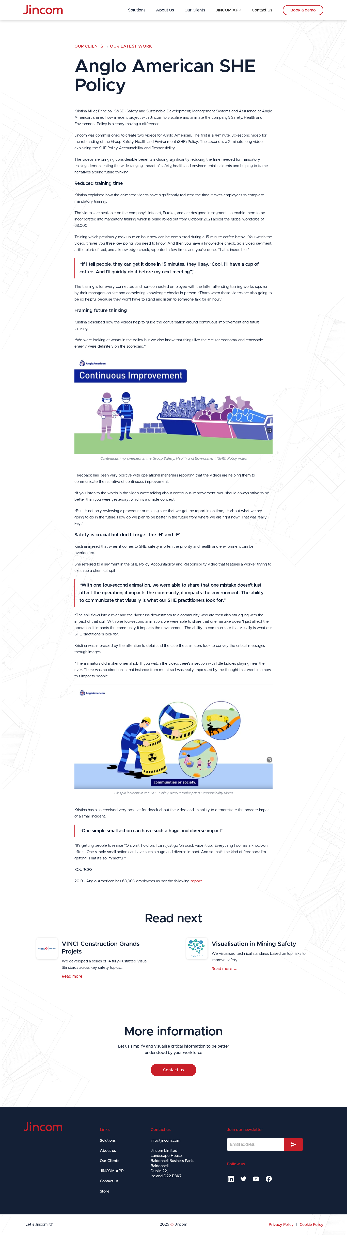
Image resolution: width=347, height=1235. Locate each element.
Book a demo (303, 10)
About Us (165, 10)
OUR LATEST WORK (131, 46)
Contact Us (262, 10)
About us (108, 1151)
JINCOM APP (228, 10)
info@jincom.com (165, 1140)
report (196, 881)
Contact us (173, 1070)
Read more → (74, 976)
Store (104, 1191)
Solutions (137, 10)
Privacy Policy (281, 1225)
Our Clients (194, 10)
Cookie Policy (311, 1225)
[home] (43, 10)
